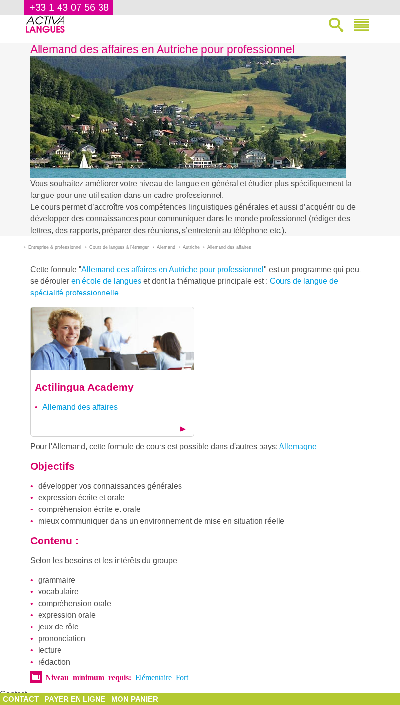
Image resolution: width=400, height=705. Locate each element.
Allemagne (298, 446)
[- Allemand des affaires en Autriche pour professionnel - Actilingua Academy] (112, 337)
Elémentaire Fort (161, 677)
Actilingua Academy (84, 386)
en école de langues (106, 281)
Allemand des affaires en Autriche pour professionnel (172, 269)
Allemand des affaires (80, 407)
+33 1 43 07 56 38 (69, 7)
